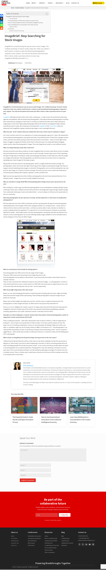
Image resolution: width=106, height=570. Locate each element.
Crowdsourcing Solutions (34, 538)
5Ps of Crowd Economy (50, 547)
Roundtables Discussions (34, 536)
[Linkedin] (1, 21)
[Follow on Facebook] (79, 544)
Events (50, 3)
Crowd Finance (65, 540)
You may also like (13, 18)
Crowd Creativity (19, 8)
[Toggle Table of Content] (46, 14)
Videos (46, 536)
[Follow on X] (83, 544)
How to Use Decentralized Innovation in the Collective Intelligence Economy (25, 22)
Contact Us (75, 3)
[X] (1, 18)
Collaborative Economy (67, 543)
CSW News (64, 545)
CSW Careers (31, 545)
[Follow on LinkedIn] (86, 544)
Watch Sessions (49, 550)
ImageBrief (6, 117)
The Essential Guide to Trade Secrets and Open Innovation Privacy (23, 20)
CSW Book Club (49, 543)
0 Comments (11, 28)
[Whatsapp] (1, 25)
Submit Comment (27, 480)
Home (28, 3)
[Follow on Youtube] (89, 544)
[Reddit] (1, 28)
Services (42, 3)
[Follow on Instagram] (93, 544)
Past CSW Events (32, 540)
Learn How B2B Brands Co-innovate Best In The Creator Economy (23, 24)
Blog (68, 3)
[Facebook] (1, 15)
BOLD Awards (31, 543)
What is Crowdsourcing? (51, 538)
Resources (59, 3)
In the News (14, 538)
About (34, 3)
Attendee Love (14, 540)
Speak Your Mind (13, 26)
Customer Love (15, 543)
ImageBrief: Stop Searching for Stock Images (17, 16)
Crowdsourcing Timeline (51, 540)
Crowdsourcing (65, 538)
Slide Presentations (50, 552)
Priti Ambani (18, 63)
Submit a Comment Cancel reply (17, 30)
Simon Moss (53, 126)
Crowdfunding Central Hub (52, 545)
